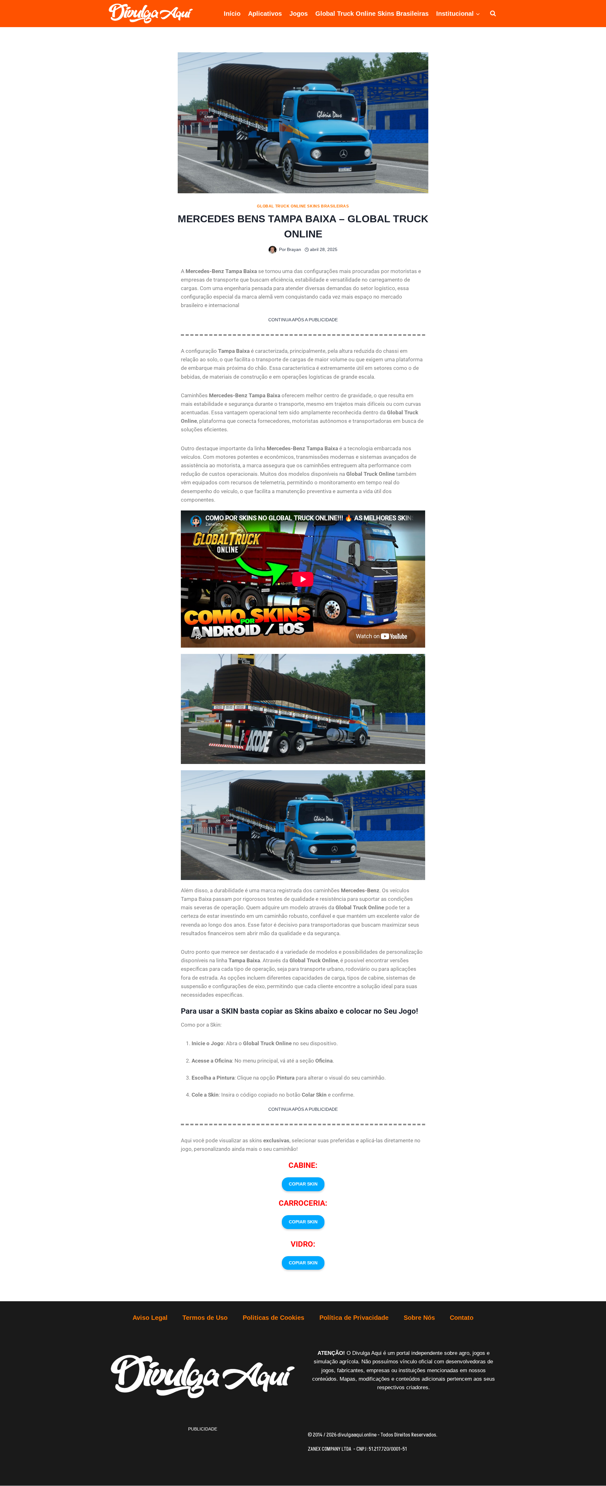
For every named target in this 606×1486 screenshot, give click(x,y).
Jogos (298, 13)
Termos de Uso (205, 1317)
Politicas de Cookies (273, 1317)
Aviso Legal (150, 1317)
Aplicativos (265, 13)
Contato (461, 1317)
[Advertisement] (202, 1448)
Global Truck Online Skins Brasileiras (372, 13)
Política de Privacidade (354, 1317)
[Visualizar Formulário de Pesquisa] (493, 14)
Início (232, 13)
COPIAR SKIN (303, 1184)
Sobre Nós (419, 1317)
